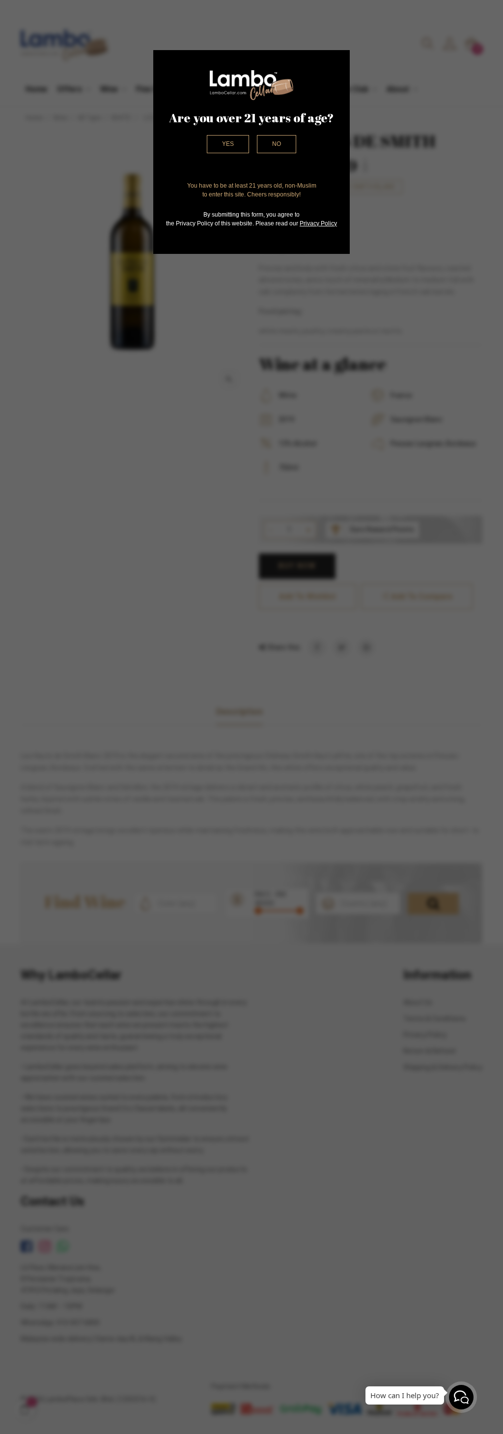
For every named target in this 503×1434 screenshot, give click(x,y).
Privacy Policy (318, 223)
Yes (228, 143)
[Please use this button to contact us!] (461, 1397)
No (276, 143)
